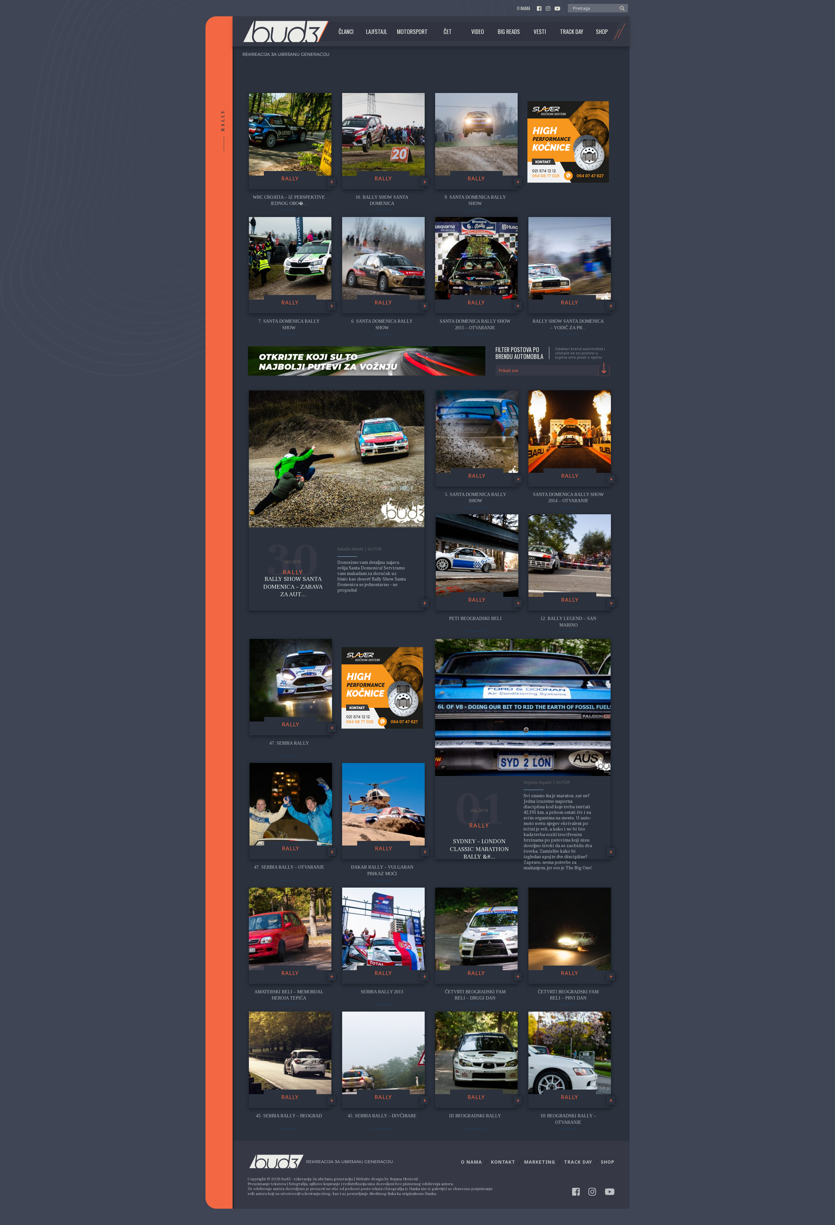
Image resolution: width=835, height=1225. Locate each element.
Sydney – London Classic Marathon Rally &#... (479, 849)
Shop (602, 32)
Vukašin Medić (350, 549)
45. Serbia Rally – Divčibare (382, 1115)
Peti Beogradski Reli (475, 618)
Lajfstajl (376, 32)
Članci (346, 32)
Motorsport (412, 32)
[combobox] (552, 370)
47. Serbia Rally (289, 743)
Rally (290, 178)
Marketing (539, 1162)
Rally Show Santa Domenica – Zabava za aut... (293, 586)
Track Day (571, 32)
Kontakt (503, 1162)
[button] (620, 7)
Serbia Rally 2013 (382, 991)
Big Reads (509, 32)
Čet (448, 32)
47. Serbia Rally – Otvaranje (289, 867)
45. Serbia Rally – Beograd (289, 1115)
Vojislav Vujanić (538, 782)
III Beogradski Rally (475, 1115)
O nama (523, 8)
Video (477, 32)
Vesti (540, 32)
